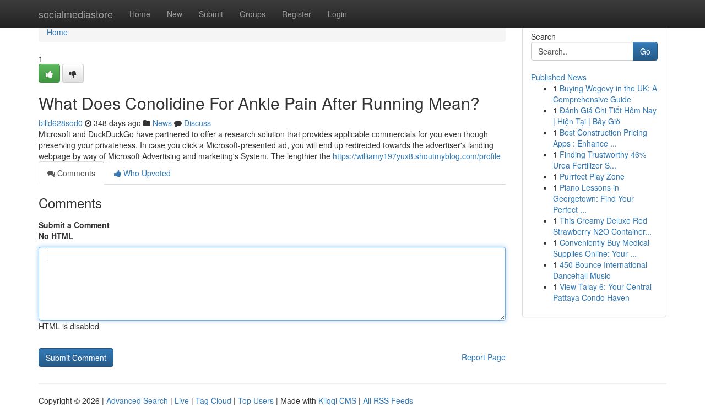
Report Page (484, 356)
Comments (75, 172)
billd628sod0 (61, 122)
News (162, 122)
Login (337, 13)
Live (182, 400)
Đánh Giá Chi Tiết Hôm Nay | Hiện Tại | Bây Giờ (605, 116)
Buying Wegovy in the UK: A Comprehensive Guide (605, 94)
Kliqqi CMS (337, 400)
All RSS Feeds (388, 400)
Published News (559, 77)
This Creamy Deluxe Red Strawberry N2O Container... (602, 226)
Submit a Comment (74, 224)
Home (139, 13)
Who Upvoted (146, 172)
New (174, 13)
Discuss (197, 122)
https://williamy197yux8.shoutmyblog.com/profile (417, 155)
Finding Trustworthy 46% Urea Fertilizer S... (599, 160)
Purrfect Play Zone (592, 176)
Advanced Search (137, 400)
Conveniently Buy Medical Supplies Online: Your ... (601, 248)
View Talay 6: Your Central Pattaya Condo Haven (602, 292)
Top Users (256, 400)
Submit (211, 13)
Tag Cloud (213, 400)
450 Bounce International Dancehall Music (600, 270)
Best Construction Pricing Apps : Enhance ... (600, 138)
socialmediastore (76, 14)
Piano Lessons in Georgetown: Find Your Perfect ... (593, 198)
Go (645, 51)
